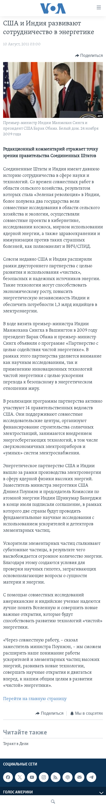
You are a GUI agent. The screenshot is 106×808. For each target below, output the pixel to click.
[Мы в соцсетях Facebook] (8, 777)
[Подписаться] (79, 777)
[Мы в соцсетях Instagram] (44, 777)
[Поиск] (53, 801)
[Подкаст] (67, 777)
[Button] (89, 55)
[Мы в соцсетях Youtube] (32, 777)
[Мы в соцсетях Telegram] (91, 777)
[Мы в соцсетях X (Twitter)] (20, 777)
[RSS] (55, 777)
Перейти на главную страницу (35, 699)
